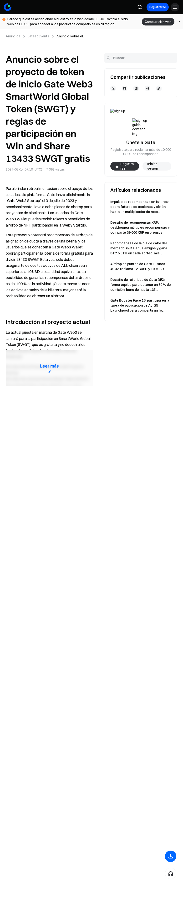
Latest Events (38, 36)
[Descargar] (170, 856)
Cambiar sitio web (158, 22)
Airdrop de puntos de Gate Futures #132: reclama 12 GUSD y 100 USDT (138, 266)
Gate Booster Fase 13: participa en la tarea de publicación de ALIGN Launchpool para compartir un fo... (139, 305)
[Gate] (7, 7)
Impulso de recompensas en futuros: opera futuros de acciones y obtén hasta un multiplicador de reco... (139, 207)
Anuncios (13, 36)
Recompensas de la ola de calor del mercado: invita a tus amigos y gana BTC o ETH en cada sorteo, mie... (138, 248)
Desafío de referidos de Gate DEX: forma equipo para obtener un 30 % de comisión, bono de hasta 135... (140, 284)
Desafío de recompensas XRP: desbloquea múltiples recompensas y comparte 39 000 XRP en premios (140, 227)
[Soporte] (170, 873)
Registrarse (157, 7)
